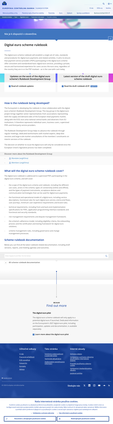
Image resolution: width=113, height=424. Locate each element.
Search (103, 3)
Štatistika (51, 13)
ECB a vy (99, 8)
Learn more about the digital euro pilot (52, 334)
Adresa (21, 369)
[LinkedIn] (89, 385)
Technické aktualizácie (53, 359)
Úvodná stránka (7, 17)
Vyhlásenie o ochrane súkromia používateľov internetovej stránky (81, 358)
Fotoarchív (23, 363)
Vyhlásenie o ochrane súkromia (43, 413)
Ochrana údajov (76, 354)
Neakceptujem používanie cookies (83, 419)
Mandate (15, 158)
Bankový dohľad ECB (101, 13)
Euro (60, 13)
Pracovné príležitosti (26, 357)
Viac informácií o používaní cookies (70, 413)
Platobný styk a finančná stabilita (33, 13)
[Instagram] (94, 385)
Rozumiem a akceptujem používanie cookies (30, 419)
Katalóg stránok (7, 378)
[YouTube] (99, 385)
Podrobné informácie (37, 17)
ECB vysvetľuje (24, 360)
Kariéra (108, 8)
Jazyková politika (76, 373)
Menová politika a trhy (10, 13)
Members (15, 163)
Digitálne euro (24, 17)
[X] (84, 385)
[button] (106, 3)
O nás (91, 8)
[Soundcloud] (104, 385)
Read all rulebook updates (22, 86)
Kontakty (22, 366)
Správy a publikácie (83, 13)
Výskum (69, 13)
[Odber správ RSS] (109, 385)
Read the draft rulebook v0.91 (77, 86)
